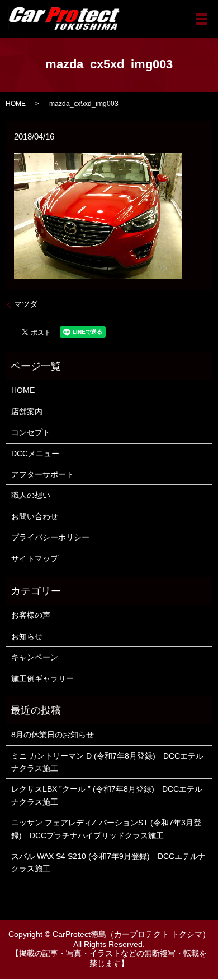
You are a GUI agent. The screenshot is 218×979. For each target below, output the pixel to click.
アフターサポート (42, 474)
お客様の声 (30, 615)
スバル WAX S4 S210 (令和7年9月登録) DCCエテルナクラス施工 (108, 862)
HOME (16, 104)
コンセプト (30, 432)
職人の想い (30, 495)
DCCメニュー (35, 453)
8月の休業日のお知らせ (52, 734)
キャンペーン (34, 657)
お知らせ (26, 636)
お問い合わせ (34, 516)
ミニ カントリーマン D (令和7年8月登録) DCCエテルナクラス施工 (107, 762)
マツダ (25, 303)
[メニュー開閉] (201, 19)
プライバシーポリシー (50, 537)
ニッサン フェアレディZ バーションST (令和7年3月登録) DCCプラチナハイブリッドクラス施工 (106, 828)
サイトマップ (34, 558)
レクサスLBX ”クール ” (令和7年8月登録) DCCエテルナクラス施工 (106, 795)
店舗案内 (26, 411)
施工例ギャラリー (42, 678)
